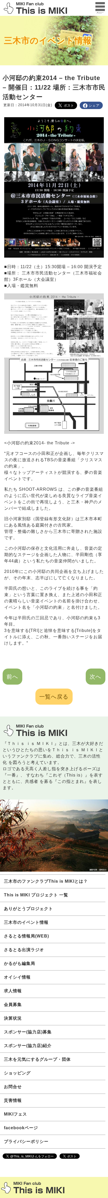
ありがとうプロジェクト (28, 908)
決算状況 (13, 1018)
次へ (95, 677)
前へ (12, 677)
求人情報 (13, 991)
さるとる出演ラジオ (24, 949)
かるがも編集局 (19, 963)
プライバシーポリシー (26, 1141)
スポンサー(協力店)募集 (28, 1032)
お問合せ (13, 1086)
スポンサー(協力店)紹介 (28, 1045)
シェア (94, 105)
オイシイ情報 (17, 977)
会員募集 (13, 1004)
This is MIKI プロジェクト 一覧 (36, 895)
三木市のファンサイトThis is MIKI (33, 1188)
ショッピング (17, 1073)
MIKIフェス (15, 1114)
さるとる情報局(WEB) (26, 936)
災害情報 (13, 1100)
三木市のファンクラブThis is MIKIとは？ (46, 881)
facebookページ (21, 1128)
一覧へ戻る (54, 697)
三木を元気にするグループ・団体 (37, 1059)
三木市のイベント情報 (48, 40)
